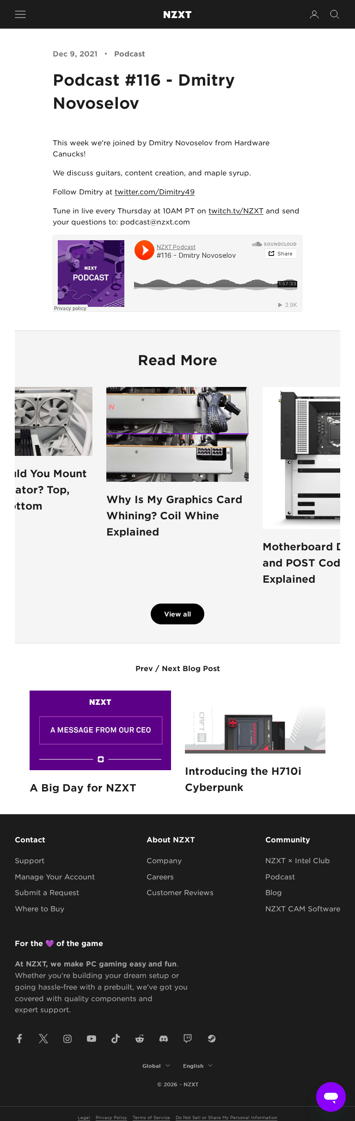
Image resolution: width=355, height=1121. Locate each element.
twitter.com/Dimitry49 (155, 191)
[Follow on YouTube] (91, 1038)
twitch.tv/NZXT (235, 210)
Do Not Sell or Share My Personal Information (226, 1117)
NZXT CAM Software (302, 908)
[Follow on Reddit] (139, 1038)
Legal (84, 1117)
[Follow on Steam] (211, 1038)
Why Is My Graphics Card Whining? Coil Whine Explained (174, 515)
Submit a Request (47, 892)
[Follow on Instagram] (67, 1038)
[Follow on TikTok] (115, 1038)
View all (177, 614)
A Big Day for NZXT (83, 787)
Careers (160, 876)
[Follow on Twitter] (43, 1038)
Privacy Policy (111, 1117)
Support (29, 860)
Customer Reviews (180, 892)
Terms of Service (151, 1117)
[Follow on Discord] (163, 1038)
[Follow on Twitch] (187, 1038)
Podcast (129, 53)
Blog (273, 892)
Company (164, 860)
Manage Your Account (55, 876)
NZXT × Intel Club (297, 860)
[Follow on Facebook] (19, 1038)
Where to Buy (39, 908)
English (193, 1065)
